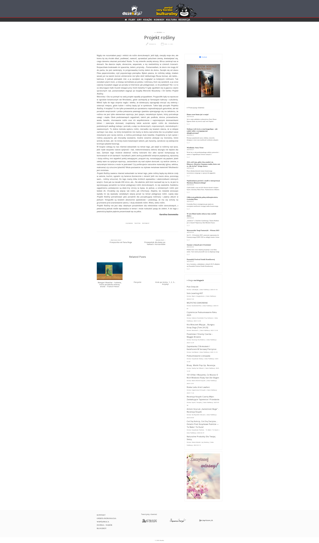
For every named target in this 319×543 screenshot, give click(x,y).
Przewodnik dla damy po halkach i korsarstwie (154, 243)
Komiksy (159, 19)
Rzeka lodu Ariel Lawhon (198, 387)
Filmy (132, 19)
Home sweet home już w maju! (198, 114)
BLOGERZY (101, 528)
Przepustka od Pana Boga (121, 242)
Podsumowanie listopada (198, 356)
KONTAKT (101, 515)
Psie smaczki (193, 287)
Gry (139, 19)
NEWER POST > (160, 240)
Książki (147, 19)
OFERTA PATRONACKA (106, 518)
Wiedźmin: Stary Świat (195, 148)
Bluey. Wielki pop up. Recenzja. (201, 365)
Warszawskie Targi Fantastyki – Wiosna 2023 (203, 230)
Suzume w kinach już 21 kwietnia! (199, 245)
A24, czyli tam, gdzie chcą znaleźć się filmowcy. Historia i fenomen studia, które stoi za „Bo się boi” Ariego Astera (203, 164)
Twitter (137, 223)
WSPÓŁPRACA (103, 522)
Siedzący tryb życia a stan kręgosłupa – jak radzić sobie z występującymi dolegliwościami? (202, 131)
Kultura (171, 19)
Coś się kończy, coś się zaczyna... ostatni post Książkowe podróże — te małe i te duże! (203, 424)
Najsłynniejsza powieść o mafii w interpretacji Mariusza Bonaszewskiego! (203, 182)
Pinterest (145, 223)
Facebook (129, 223)
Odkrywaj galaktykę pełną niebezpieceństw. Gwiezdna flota (202, 198)
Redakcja (184, 19)
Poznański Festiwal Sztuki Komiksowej (201, 259)
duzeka (159, 32)
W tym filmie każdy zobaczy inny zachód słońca (201, 215)
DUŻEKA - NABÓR (104, 525)
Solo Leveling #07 (195, 293)
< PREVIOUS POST (115, 240)
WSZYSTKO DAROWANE (197, 303)
